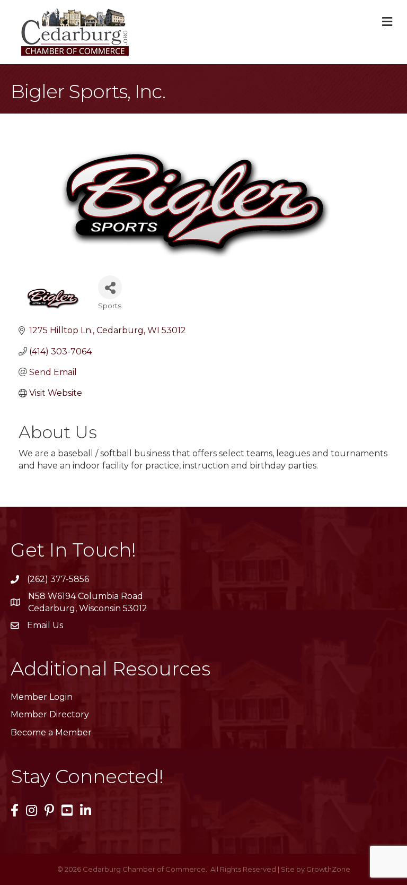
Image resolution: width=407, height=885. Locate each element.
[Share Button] (110, 287)
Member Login (42, 697)
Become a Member (51, 732)
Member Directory (50, 714)
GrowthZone (328, 869)
